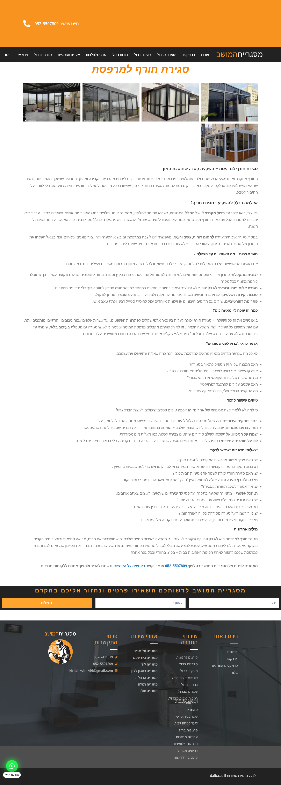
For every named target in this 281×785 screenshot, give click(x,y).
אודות (205, 54)
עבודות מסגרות (187, 737)
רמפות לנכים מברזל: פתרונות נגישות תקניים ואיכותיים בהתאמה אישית (183, 700)
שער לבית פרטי (187, 716)
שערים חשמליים (69, 54)
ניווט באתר (225, 636)
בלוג (7, 54)
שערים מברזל (166, 54)
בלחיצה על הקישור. (129, 566)
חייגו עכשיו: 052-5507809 (57, 23)
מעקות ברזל (142, 54)
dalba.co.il (218, 775)
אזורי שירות (144, 636)
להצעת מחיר (12, 775)
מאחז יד (192, 709)
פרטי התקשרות (105, 639)
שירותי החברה (189, 639)
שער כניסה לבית (186, 723)
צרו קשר (22, 54)
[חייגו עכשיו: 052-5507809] (26, 23)
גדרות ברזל (120, 54)
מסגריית (239, 54)
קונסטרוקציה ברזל (185, 677)
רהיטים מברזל (188, 750)
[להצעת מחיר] (12, 766)
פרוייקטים (188, 54)
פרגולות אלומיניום (185, 743)
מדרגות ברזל (43, 54)
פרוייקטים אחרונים (225, 665)
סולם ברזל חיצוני (186, 757)
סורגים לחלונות (96, 54)
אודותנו (232, 651)
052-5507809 (176, 566)
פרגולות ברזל (188, 730)
